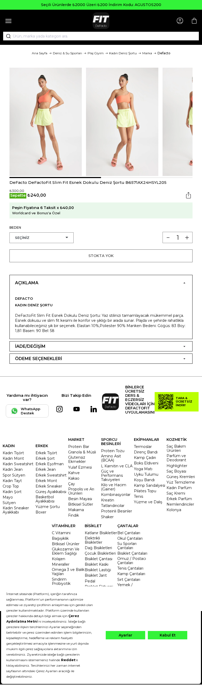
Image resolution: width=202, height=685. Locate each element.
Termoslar (143, 446)
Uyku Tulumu (146, 474)
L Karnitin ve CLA (117, 466)
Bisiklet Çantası (98, 558)
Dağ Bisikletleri (98, 547)
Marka (147, 53)
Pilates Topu (145, 491)
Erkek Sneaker (49, 486)
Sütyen (9, 502)
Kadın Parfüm (179, 487)
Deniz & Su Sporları (67, 53)
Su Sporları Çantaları (127, 545)
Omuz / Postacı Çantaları (131, 560)
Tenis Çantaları (130, 568)
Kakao (73, 478)
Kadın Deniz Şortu (123, 53)
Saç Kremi (175, 493)
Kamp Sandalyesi (149, 485)
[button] (55, 177)
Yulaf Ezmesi (80, 467)
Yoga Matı (143, 469)
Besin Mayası (80, 498)
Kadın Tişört (13, 453)
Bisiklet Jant (96, 575)
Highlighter (176, 465)
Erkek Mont (46, 480)
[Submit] (6, 36)
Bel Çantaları (128, 533)
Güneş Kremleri (180, 476)
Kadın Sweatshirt (18, 464)
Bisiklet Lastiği (98, 570)
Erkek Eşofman (50, 464)
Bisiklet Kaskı (96, 564)
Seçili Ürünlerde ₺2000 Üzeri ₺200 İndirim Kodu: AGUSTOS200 (101, 4)
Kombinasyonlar (115, 494)
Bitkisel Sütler (80, 504)
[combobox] (101, 36)
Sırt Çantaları (128, 579)
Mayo (8, 497)
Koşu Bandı (144, 480)
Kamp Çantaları (131, 573)
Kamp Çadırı (145, 457)
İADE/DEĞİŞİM (30, 346)
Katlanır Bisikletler (101, 533)
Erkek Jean (46, 469)
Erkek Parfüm (179, 498)
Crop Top (11, 486)
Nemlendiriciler (180, 504)
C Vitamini (61, 533)
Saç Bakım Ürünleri (176, 448)
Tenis (138, 496)
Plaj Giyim (96, 53)
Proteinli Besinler (116, 511)
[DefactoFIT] (101, 21)
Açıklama (26, 282)
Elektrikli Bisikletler (93, 540)
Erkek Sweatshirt (51, 475)
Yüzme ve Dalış (148, 502)
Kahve (74, 472)
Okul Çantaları (130, 538)
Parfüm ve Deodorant (176, 457)
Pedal (90, 581)
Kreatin (107, 500)
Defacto (164, 53)
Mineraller (60, 564)
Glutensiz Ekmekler (77, 459)
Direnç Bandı (146, 452)
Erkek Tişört (46, 453)
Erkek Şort (45, 458)
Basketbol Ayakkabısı (45, 499)
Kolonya (173, 509)
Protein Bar (78, 446)
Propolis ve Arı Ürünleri (81, 491)
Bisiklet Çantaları (132, 553)
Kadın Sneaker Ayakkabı (16, 510)
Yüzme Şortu (48, 506)
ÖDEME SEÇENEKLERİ (38, 358)
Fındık (73, 515)
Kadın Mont (13, 458)
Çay (71, 483)
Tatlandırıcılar (112, 505)
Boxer (41, 512)
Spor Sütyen (14, 475)
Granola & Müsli (82, 452)
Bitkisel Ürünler (65, 544)
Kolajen (58, 558)
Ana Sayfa (39, 53)
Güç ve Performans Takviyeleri (112, 475)
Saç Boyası (176, 471)
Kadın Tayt (12, 480)
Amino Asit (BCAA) (111, 458)
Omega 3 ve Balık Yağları (68, 571)
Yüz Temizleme (180, 482)
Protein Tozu (112, 450)
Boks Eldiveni (146, 463)
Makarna (76, 509)
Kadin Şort (12, 491)
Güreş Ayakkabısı (51, 491)
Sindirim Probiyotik (61, 581)
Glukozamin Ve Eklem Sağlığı (65, 551)
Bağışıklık (60, 538)
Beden (15, 227)
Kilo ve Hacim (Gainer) (113, 487)
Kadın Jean (13, 469)
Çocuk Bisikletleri (100, 553)
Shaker (107, 517)
